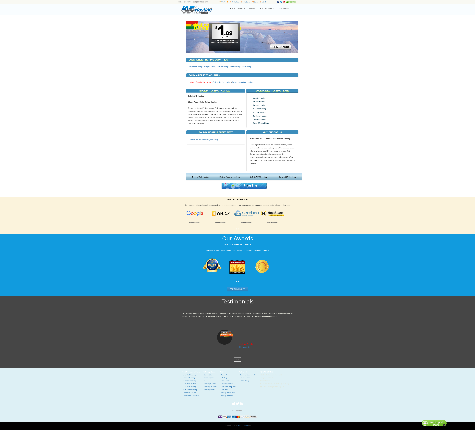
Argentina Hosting (195, 67)
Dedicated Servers (259, 119)
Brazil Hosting (235, 67)
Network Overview (227, 384)
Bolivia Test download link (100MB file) (204, 140)
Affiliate (264, 2)
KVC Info (223, 372)
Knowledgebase (209, 378)
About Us (224, 375)
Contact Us (235, 2)
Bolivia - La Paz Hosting (221, 82)
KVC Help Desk (208, 372)
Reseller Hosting (258, 102)
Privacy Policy (245, 378)
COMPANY (252, 9)
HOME (232, 9)
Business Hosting (259, 105)
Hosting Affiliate (209, 390)
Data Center (246, 2)
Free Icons (224, 390)
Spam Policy (244, 381)
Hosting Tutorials (210, 384)
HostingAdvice (244, 347)
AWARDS (241, 9)
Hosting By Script (227, 396)
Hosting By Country (228, 393)
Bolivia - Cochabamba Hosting (200, 82)
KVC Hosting (243, 425)
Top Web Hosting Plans (191, 372)
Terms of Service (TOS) (248, 375)
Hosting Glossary (210, 387)
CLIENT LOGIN (283, 9)
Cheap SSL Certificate (261, 123)
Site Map (224, 378)
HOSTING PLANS (267, 9)
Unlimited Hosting (259, 98)
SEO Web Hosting (259, 112)
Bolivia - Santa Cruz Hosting (242, 82)
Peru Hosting (246, 67)
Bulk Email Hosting (259, 116)
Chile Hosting (223, 67)
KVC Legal (243, 372)
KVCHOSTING (267, 372)
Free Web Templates (228, 387)
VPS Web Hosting (259, 109)
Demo (256, 2)
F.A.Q (223, 2)
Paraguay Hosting (210, 67)
